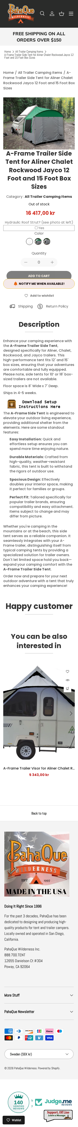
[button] (61, 13)
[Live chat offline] (58, 1116)
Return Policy (57, 306)
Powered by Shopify (49, 1068)
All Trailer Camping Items (29, 51)
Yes (41, 227)
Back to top (39, 813)
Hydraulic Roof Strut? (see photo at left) (39, 222)
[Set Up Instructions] (35, 399)
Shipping (25, 306)
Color (39, 233)
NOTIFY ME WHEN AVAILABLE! (42, 284)
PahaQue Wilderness (25, 1068)
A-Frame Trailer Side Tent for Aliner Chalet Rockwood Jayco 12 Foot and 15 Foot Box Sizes (39, 56)
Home (7, 51)
